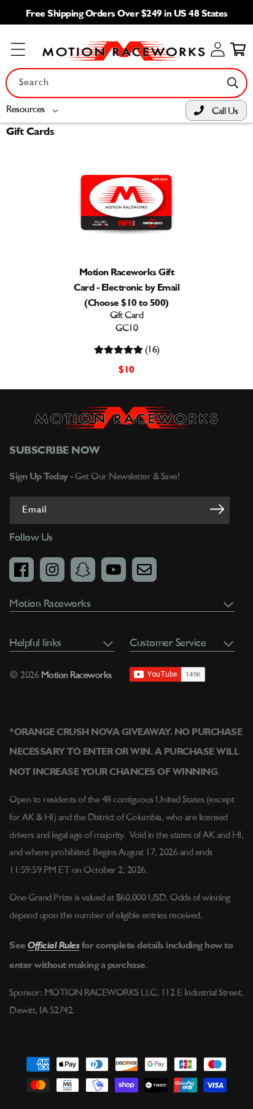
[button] (34, 110)
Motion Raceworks (76, 675)
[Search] (232, 82)
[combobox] (126, 83)
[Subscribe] (216, 509)
